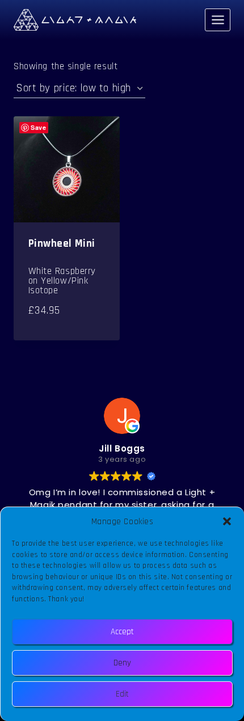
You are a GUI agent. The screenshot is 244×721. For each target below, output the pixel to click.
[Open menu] (217, 20)
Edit (122, 694)
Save (38, 127)
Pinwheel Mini (61, 244)
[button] (227, 521)
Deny (122, 662)
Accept (122, 631)
